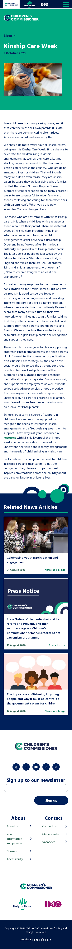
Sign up (51, 800)
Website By (27, 939)
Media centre (51, 834)
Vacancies (48, 842)
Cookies (12, 851)
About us (13, 826)
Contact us (49, 826)
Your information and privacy (14, 839)
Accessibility (15, 859)
